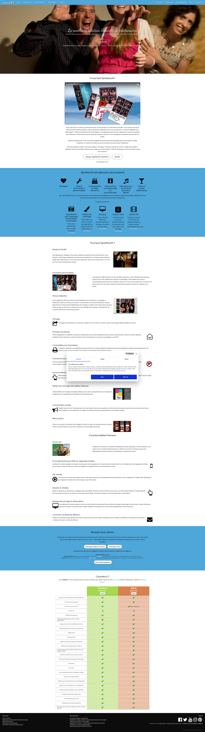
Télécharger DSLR (115, 547)
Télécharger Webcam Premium (95, 547)
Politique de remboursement (9, 723)
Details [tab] (103, 359)
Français (98, 45)
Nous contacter (181, 2)
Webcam (99, 556)
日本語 (115, 45)
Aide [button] (191, 2)
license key (115, 580)
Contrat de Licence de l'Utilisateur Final (12, 724)
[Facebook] (180, 721)
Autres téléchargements (103, 562)
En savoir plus (71, 232)
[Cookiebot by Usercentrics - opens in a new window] (127, 354)
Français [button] (200, 2)
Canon (90, 557)
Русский (125, 45)
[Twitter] (185, 721)
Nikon (94, 557)
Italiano (110, 45)
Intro (18, 2)
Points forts (27, 2)
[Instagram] (195, 721)
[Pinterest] (200, 721)
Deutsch (104, 45)
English (78, 45)
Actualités (169, 2)
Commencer (102, 41)
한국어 (120, 45)
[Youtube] (190, 721)
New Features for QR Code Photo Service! (80, 726)
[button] (159, 2)
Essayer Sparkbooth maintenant (97, 157)
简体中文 (132, 45)
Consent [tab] (78, 359)
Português (90, 45)
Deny (102, 377)
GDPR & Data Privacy (7, 721)
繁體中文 (139, 45)
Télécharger (52, 2)
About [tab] (126, 359)
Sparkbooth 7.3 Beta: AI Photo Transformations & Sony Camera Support (88, 719)
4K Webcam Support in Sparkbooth (79, 718)
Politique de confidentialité (9, 719)
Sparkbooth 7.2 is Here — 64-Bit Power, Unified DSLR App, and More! (87, 723)
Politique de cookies (22, 719)
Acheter (62, 2)
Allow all (125, 377)
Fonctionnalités (40, 2)
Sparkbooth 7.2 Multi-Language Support (80, 724)
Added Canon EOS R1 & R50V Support (79, 721)
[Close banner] (136, 353)
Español (84, 45)
